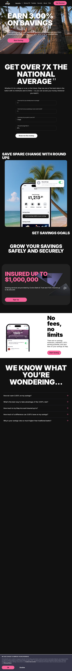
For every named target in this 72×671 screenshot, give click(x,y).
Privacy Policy (7, 663)
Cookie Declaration (30, 661)
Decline (22, 667)
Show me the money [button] (26, 136)
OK (8, 667)
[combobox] (18, 3)
